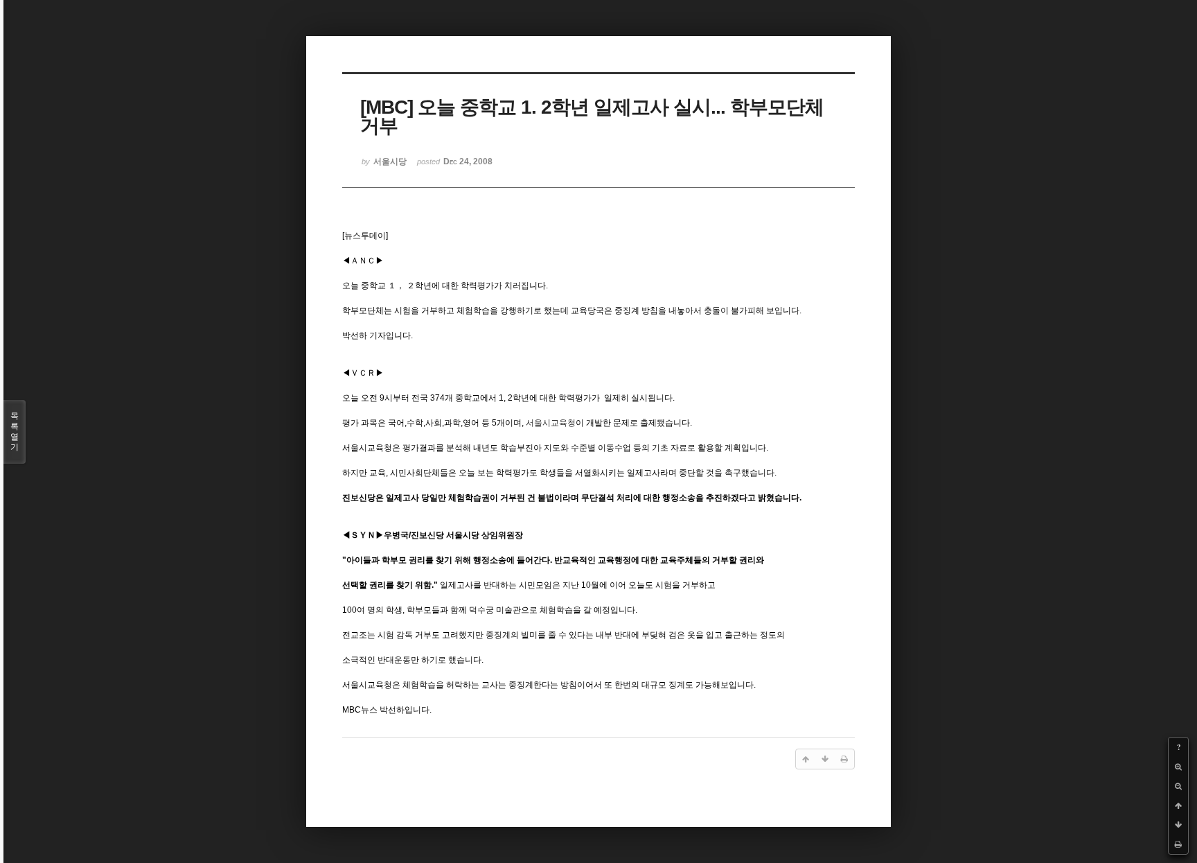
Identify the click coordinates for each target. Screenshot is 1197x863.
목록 (14, 431)
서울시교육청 (551, 423)
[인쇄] (1178, 844)
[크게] (1178, 766)
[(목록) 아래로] (1178, 825)
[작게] (1178, 786)
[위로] (1178, 805)
